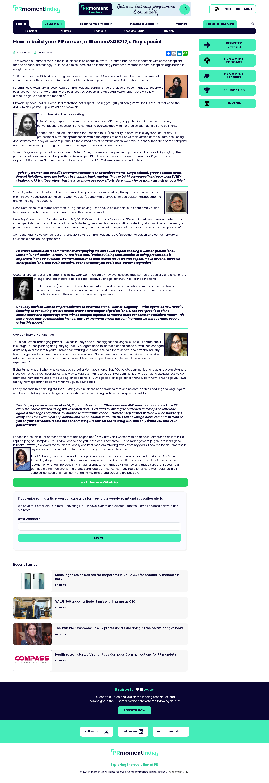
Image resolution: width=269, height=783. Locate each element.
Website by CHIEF (179, 771)
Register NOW (135, 710)
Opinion (169, 31)
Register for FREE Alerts (220, 23)
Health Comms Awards (94, 23)
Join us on (130, 731)
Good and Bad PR (134, 31)
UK (238, 9)
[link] (134, 9)
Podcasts (100, 31)
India (228, 9)
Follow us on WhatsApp (103, 482)
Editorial (21, 23)
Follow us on (93, 731)
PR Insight (31, 31)
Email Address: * (29, 519)
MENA (248, 9)
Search (253, 24)
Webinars (181, 23)
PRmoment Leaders (142, 23)
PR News (65, 31)
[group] (134, 9)
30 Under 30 (52, 23)
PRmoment (170, 731)
